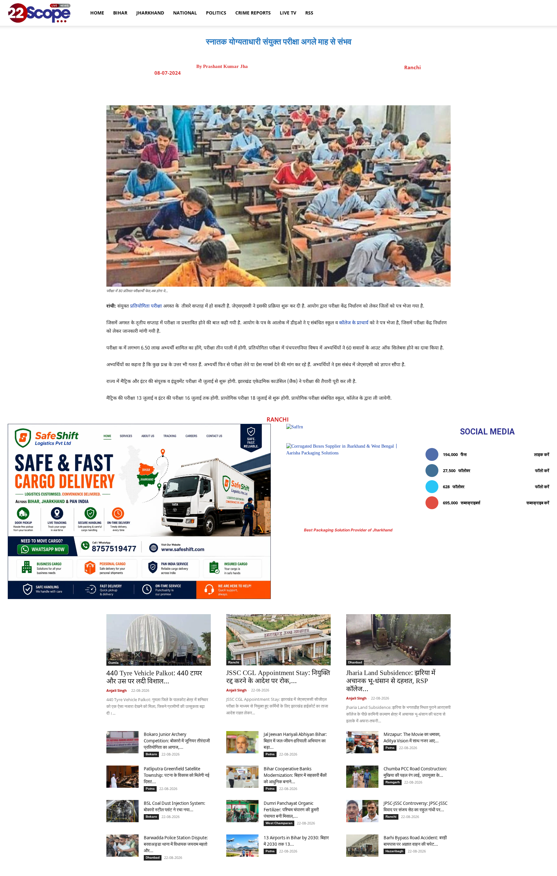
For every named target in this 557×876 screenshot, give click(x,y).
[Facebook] (262, 89)
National (185, 13)
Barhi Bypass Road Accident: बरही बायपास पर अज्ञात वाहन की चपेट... (415, 840)
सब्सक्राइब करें (537, 503)
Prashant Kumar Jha (225, 66)
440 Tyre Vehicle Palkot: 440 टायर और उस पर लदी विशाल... (154, 677)
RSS (309, 13)
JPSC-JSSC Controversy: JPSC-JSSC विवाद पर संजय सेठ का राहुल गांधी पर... (415, 806)
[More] (336, 89)
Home (97, 13)
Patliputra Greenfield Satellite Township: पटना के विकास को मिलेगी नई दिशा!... (177, 775)
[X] (276, 89)
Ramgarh (393, 782)
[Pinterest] (291, 89)
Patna (270, 754)
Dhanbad (355, 662)
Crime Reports (253, 13)
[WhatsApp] (306, 89)
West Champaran (279, 823)
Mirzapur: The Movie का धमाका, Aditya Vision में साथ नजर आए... (412, 737)
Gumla (113, 662)
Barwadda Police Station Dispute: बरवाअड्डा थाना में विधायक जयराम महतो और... (176, 843)
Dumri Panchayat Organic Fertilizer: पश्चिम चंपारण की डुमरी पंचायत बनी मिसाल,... (291, 809)
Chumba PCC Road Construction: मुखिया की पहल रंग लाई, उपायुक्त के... (415, 772)
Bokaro (151, 754)
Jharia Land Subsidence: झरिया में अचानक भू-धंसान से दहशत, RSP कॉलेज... (390, 681)
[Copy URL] (321, 89)
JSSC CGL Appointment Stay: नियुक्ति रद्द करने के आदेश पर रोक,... (278, 677)
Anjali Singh (116, 690)
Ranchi (412, 67)
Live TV (288, 13)
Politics (216, 13)
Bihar (120, 13)
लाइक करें (541, 454)
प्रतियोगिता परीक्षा (146, 306)
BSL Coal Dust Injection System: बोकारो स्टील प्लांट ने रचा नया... (174, 806)
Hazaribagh (394, 851)
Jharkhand (150, 13)
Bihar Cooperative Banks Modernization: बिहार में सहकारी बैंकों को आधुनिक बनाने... (295, 775)
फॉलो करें (542, 470)
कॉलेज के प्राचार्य (353, 323)
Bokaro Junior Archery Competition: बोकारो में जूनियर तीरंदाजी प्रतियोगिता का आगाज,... (177, 740)
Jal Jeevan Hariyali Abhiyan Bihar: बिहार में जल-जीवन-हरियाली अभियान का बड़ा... (295, 740)
